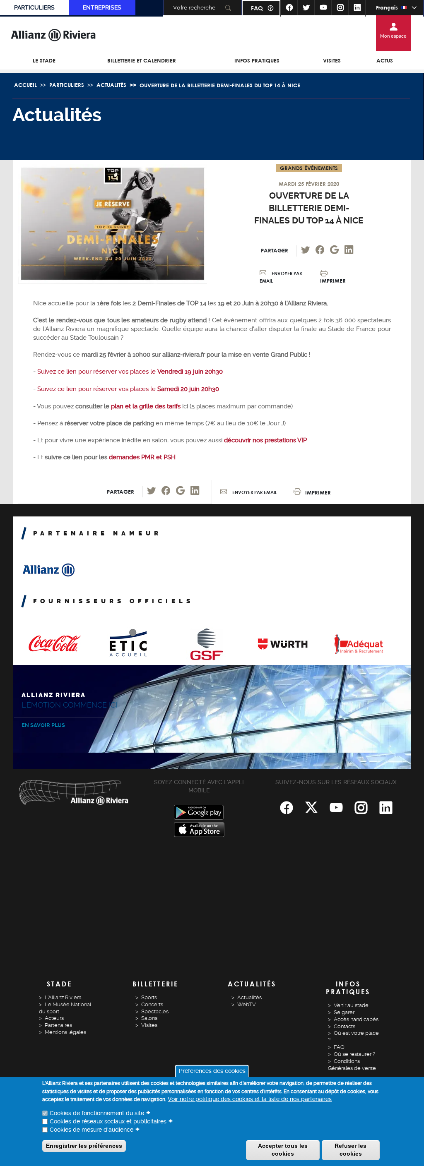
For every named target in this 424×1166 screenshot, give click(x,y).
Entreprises (102, 7)
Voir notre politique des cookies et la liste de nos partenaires (250, 1099)
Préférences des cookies (212, 1071)
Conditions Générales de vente (352, 1064)
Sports (149, 997)
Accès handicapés (356, 1019)
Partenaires (58, 1025)
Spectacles (155, 1011)
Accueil (25, 85)
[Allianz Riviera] (53, 34)
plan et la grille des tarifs (145, 406)
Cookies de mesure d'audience (91, 1129)
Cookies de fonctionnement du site (97, 1113)
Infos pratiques (256, 60)
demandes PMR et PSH (142, 457)
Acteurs (54, 1018)
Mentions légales (65, 1032)
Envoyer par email (254, 492)
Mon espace (393, 36)
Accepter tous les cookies (283, 1149)
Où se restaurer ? (354, 1054)
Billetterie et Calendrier (141, 60)
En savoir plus (43, 725)
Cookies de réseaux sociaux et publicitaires (108, 1121)
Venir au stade (351, 1005)
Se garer (344, 1012)
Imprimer (333, 280)
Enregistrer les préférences (84, 1145)
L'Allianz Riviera (63, 997)
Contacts (344, 1026)
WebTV (246, 1004)
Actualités (111, 85)
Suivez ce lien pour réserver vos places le (130, 371)
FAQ (257, 8)
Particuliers (34, 7)
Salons (149, 1018)
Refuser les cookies (350, 1149)
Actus (384, 60)
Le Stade (44, 60)
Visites (332, 60)
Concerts (152, 1004)
